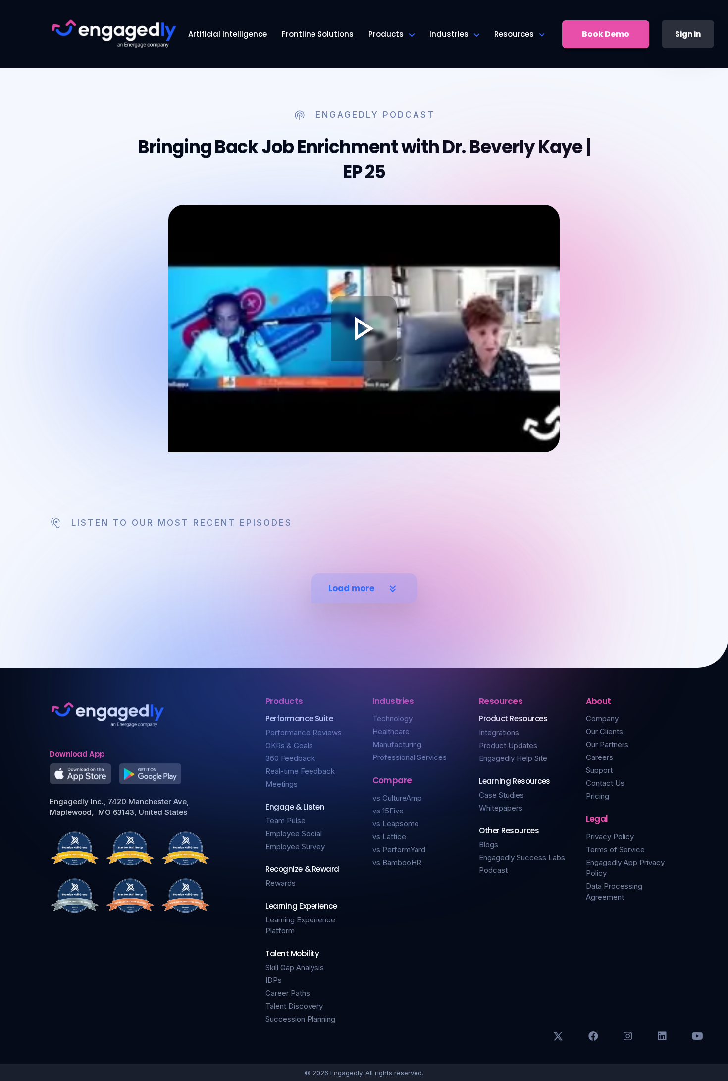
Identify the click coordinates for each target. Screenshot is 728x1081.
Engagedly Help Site (513, 758)
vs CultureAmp (397, 798)
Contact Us (605, 783)
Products (386, 34)
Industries (448, 34)
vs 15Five (388, 810)
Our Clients (604, 731)
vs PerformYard (398, 849)
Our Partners (607, 744)
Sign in (688, 34)
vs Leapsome (395, 823)
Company (602, 718)
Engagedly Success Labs (522, 857)
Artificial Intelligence (227, 34)
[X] (558, 1036)
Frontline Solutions (318, 34)
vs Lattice (389, 836)
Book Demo (605, 34)
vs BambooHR (396, 862)
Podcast (493, 870)
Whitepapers (500, 807)
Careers (599, 757)
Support (599, 770)
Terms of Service (615, 849)
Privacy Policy (610, 836)
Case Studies (501, 795)
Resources (514, 34)
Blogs (488, 844)
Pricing (597, 796)
